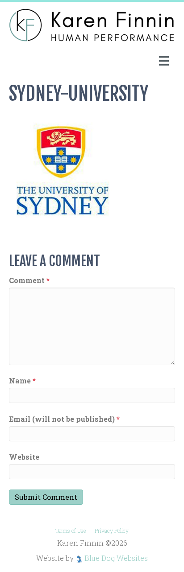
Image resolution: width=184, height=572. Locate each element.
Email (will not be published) (64, 419)
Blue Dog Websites (116, 558)
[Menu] (164, 60)
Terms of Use (70, 530)
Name (22, 380)
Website (24, 456)
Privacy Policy (112, 530)
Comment (29, 280)
